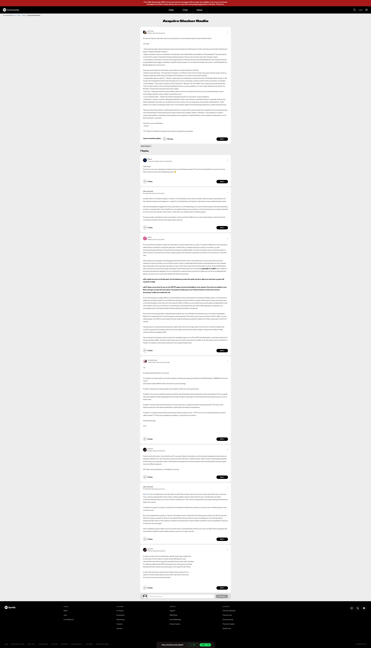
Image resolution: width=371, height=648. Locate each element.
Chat (185, 9)
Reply (222, 139)
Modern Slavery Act (76, 644)
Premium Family (228, 619)
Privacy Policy (31, 644)
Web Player (173, 615)
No (194, 645)
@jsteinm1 (146, 494)
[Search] (354, 10)
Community (13, 9)
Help (171, 9)
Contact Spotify (175, 624)
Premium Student (228, 624)
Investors (120, 624)
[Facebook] (364, 608)
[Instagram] (351, 608)
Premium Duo (227, 615)
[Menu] (366, 10)
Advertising (120, 619)
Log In (360, 10)
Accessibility (64, 644)
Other (24, 15)
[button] (227, 32)
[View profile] (145, 32)
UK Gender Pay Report (102, 644)
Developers (121, 615)
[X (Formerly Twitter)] (358, 608)
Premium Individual (229, 611)
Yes (203, 645)
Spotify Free (227, 628)
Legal (6, 644)
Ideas (199, 9)
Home (14, 15)
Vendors (119, 628)
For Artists (120, 611)
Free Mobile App (175, 619)
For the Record (68, 619)
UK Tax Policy (89, 644)
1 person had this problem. (152, 138)
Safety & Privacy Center (17, 644)
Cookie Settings (43, 644)
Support (172, 611)
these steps (197, 4)
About (66, 611)
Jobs (65, 615)
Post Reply (222, 596)
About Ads (54, 644)
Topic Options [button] (145, 146)
